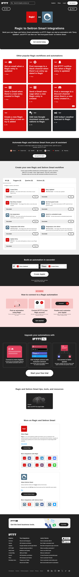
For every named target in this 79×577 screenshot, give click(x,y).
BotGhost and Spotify (25, 550)
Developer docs (12, 560)
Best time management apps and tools (49, 545)
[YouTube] (59, 571)
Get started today (39, 42)
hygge (35, 484)
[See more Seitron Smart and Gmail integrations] (39, 504)
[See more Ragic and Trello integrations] (39, 458)
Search (10, 555)
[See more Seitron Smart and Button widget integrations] (27, 504)
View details (9, 196)
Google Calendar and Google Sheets (28, 545)
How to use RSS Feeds (45, 550)
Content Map (12, 552)
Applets (10, 545)
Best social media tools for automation (49, 562)
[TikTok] (66, 571)
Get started (72, 3)
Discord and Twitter (24, 562)
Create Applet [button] (39, 274)
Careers (17, 570)
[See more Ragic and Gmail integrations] (27, 458)
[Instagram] (55, 571)
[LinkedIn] (52, 571)
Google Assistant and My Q (26, 548)
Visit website (24, 443)
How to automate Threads (46, 557)
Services (11, 540)
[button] (39, 320)
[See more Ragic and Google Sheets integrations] (27, 465)
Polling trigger (50, 191)
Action (13, 191)
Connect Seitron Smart (29, 494)
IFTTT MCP (11, 548)
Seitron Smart (37, 28)
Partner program (24, 570)
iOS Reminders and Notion (26, 555)
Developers (11, 570)
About (41, 570)
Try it (35, 196)
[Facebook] (48, 571)
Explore (53, 3)
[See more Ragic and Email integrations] (52, 458)
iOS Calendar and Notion (25, 543)
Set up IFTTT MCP (39, 156)
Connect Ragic (27, 448)
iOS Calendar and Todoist (26, 557)
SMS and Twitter (23, 552)
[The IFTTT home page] (4, 3)
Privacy (37, 570)
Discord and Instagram (25, 540)
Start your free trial (39, 373)
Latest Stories (44, 538)
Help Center (11, 550)
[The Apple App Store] (66, 538)
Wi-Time (31, 487)
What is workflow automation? (47, 548)
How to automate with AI (46, 540)
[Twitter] (62, 571)
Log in (64, 3)
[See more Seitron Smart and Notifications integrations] (52, 504)
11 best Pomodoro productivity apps (48, 555)
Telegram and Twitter (24, 560)
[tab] (7, 180)
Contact (32, 570)
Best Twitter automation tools (47, 543)
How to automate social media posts (48, 560)
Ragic (19, 28)
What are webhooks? (45, 552)
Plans (59, 3)
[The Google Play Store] (66, 542)
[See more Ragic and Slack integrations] (39, 465)
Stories (10, 543)
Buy (22, 490)
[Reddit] (69, 571)
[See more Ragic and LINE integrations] (52, 465)
